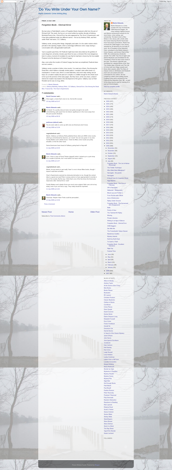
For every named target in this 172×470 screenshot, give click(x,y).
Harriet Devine (108, 331)
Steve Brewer (108, 421)
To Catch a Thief (112, 241)
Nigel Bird (107, 381)
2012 (108, 138)
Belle (108, 207)
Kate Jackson (108, 345)
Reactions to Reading (110, 402)
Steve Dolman (108, 424)
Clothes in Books (109, 302)
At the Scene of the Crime (112, 285)
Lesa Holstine (108, 354)
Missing (109, 215)
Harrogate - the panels (114, 173)
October (110, 153)
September (111, 156)
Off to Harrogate (112, 187)
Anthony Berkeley (52, 86)
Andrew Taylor (108, 283)
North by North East (113, 239)
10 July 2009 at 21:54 (53, 127)
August (110, 158)
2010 (108, 143)
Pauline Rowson (109, 390)
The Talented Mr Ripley (114, 213)
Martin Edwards (51, 107)
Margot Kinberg (109, 364)
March (110, 262)
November (111, 150)
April (109, 259)
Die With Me (111, 228)
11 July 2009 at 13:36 (53, 200)
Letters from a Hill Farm (111, 359)
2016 (108, 127)
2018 (108, 122)
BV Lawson (107, 295)
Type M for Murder (110, 431)
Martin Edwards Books (111, 94)
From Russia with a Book (115, 195)
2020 (108, 117)
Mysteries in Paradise (110, 371)
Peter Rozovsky (109, 393)
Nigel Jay (110, 248)
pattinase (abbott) (52, 122)
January (110, 267)
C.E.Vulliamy (72, 86)
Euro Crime (107, 321)
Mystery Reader (109, 374)
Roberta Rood (108, 407)
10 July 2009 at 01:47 (53, 101)
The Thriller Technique (114, 167)
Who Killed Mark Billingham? (116, 170)
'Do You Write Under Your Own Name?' (69, 9)
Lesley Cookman (109, 357)
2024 (108, 106)
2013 (108, 135)
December (111, 148)
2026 (108, 101)
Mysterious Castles (113, 234)
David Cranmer (51, 96)
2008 (108, 270)
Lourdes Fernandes (110, 362)
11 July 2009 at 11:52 (53, 189)
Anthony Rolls (62, 86)
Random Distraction (110, 400)
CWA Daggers (111, 226)
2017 (108, 125)
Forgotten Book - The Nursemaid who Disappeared (117, 204)
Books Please (108, 290)
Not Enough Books (110, 383)
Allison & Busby (109, 281)
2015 (108, 130)
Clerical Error (80, 86)
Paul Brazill (107, 388)
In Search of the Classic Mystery (114, 333)
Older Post (94, 212)
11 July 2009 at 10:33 (53, 148)
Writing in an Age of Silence (116, 220)
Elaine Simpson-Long (110, 316)
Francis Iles (49, 89)
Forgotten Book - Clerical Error (117, 223)
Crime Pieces (108, 307)
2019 (108, 119)
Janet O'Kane (108, 335)
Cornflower (107, 304)
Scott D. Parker (108, 409)
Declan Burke (108, 314)
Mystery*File (108, 378)
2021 (108, 114)
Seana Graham (109, 412)
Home (71, 212)
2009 (108, 146)
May (109, 257)
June (109, 254)
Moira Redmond (109, 366)
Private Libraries (112, 218)
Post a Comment (49, 204)
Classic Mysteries (109, 300)
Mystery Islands (112, 236)
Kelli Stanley (108, 347)
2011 (107, 140)
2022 (108, 111)
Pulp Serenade (108, 397)
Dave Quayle (108, 309)
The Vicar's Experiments (61, 89)
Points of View (111, 210)
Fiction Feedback (109, 323)
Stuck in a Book (109, 426)
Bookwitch (107, 292)
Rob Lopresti (108, 404)
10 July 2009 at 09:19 (53, 116)
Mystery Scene (108, 376)
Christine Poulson (109, 297)
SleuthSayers (108, 419)
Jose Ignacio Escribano (111, 340)
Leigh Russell (108, 352)
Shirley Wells (108, 416)
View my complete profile (112, 86)
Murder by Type (109, 369)
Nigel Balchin (111, 180)
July (109, 161)
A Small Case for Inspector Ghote (117, 178)
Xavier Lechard (108, 433)
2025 (108, 104)
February (111, 265)
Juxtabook (107, 343)
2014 (108, 132)
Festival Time (111, 251)
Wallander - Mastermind (114, 190)
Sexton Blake (108, 414)
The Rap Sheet (108, 428)
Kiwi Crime (107, 350)
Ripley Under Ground (114, 200)
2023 (108, 109)
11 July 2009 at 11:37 (53, 161)
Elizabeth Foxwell (109, 319)
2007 (108, 273)
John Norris (107, 338)
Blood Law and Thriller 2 (115, 193)
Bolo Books (107, 288)
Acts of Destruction (113, 198)
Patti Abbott (107, 385)
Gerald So (107, 326)
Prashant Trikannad (110, 395)
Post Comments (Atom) (57, 216)
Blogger (97, 465)
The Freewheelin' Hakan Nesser (117, 231)
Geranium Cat (108, 328)
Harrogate (110, 175)
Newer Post (47, 212)
